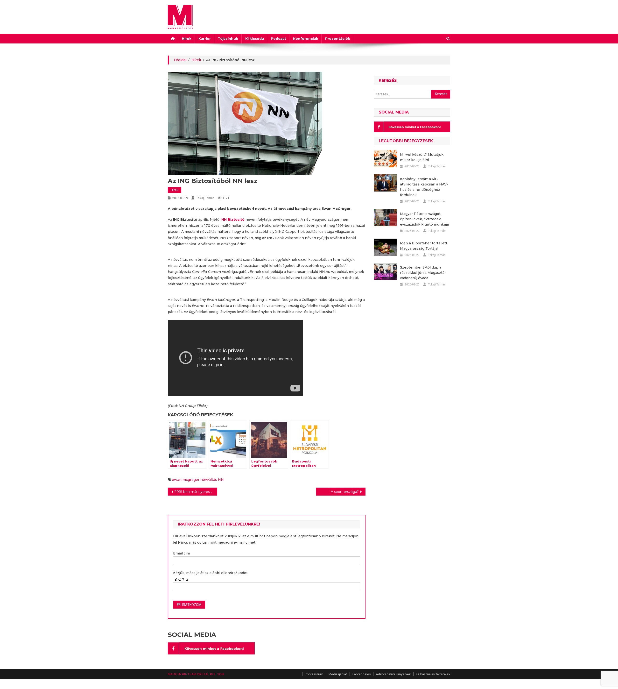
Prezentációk (337, 38)
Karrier (204, 38)
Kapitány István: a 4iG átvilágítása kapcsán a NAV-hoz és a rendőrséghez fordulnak (424, 187)
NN (221, 479)
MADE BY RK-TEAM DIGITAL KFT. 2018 (196, 674)
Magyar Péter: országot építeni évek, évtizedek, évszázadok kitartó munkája (424, 219)
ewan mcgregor (185, 479)
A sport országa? (345, 492)
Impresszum (314, 674)
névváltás (208, 479)
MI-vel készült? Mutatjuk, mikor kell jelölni (422, 157)
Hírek (186, 38)
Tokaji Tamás (205, 198)
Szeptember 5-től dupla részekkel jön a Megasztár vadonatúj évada (423, 272)
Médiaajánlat (338, 674)
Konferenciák (305, 38)
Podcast (278, 38)
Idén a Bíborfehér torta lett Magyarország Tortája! (423, 246)
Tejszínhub (228, 38)
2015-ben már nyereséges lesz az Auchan (196, 492)
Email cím (181, 553)
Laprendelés (361, 674)
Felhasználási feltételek (433, 674)
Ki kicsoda (254, 38)
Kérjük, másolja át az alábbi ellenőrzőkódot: (210, 573)
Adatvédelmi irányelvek (393, 674)
